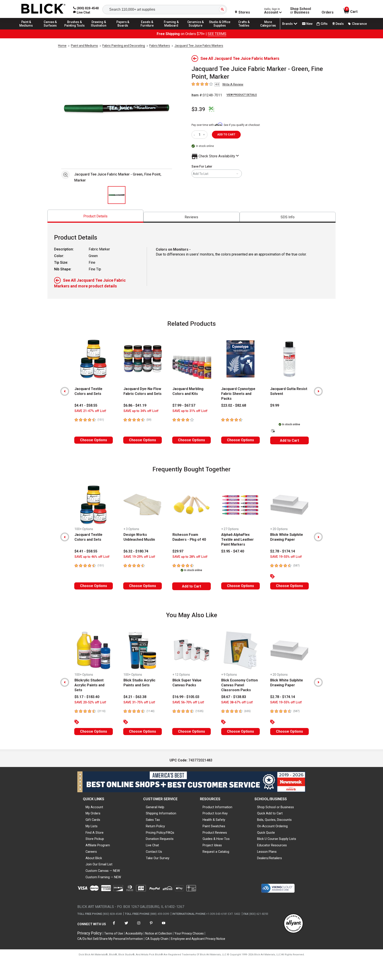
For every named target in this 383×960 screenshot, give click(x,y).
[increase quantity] (204, 134)
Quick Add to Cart (270, 813)
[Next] (318, 391)
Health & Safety (214, 820)
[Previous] (64, 391)
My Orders (93, 813)
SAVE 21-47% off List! (90, 411)
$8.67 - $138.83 (233, 697)
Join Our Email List (99, 864)
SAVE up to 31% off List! (189, 411)
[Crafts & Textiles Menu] (244, 29)
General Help (155, 807)
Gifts (324, 23)
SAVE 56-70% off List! (188, 702)
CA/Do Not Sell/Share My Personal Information (110, 938)
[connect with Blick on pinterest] (151, 926)
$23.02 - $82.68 (233, 405)
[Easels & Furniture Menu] (147, 29)
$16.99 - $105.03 (185, 697)
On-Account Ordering (272, 826)
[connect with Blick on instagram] (138, 926)
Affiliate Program (98, 845)
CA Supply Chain (156, 938)
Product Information (217, 807)
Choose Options (93, 440)
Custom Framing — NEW (103, 877)
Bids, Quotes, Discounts (274, 820)
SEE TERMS (217, 34)
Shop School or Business (275, 807)
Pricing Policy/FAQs (160, 833)
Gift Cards (93, 820)
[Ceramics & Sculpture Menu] (195, 29)
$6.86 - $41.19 (134, 405)
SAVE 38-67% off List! (237, 702)
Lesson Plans (267, 852)
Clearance (359, 23)
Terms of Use (113, 933)
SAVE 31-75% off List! (139, 702)
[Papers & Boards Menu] (123, 29)
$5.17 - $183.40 (86, 697)
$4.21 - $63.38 (134, 697)
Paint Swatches (214, 826)
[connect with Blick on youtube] (163, 926)
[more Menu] (268, 29)
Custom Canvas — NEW (103, 871)
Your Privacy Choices (189, 933)
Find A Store (95, 833)
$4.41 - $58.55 (85, 405)
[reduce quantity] (195, 134)
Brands (287, 23)
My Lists (92, 826)
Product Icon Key (215, 813)
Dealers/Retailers (269, 858)
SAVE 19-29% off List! (139, 557)
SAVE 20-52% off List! (90, 702)
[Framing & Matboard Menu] (171, 29)
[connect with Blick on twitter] (126, 926)
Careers (91, 852)
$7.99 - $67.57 (183, 405)
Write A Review (232, 84)
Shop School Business (300, 10)
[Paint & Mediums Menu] (26, 29)
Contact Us (154, 852)
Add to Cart (289, 440)
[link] (81, 12)
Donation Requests (160, 839)
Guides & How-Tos (216, 839)
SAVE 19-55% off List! (286, 557)
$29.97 (177, 551)
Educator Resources (272, 845)
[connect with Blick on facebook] (113, 926)
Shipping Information (161, 813)
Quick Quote (266, 833)
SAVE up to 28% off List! (189, 557)
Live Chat (152, 845)
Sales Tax (153, 820)
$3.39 (198, 109)
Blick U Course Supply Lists (276, 839)
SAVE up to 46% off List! (91, 557)
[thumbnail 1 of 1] (116, 195)
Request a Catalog (216, 852)
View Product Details (242, 94)
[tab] (95, 216)
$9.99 (274, 405)
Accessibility (134, 933)
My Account (94, 807)
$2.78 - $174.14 (282, 551)
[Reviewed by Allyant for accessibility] (293, 923)
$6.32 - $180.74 (135, 551)
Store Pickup (95, 839)
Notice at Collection (158, 933)
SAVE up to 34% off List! (140, 411)
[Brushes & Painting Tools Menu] (74, 29)
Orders (328, 12)
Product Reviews (215, 833)
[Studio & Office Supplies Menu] (220, 29)
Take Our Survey (157, 858)
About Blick (94, 858)
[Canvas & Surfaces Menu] (50, 29)
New (309, 23)
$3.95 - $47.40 (232, 551)
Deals (340, 23)
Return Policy (155, 826)
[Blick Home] (43, 9)
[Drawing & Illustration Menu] (99, 29)
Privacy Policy (89, 933)
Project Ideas (212, 845)
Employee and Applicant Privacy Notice (198, 938)
